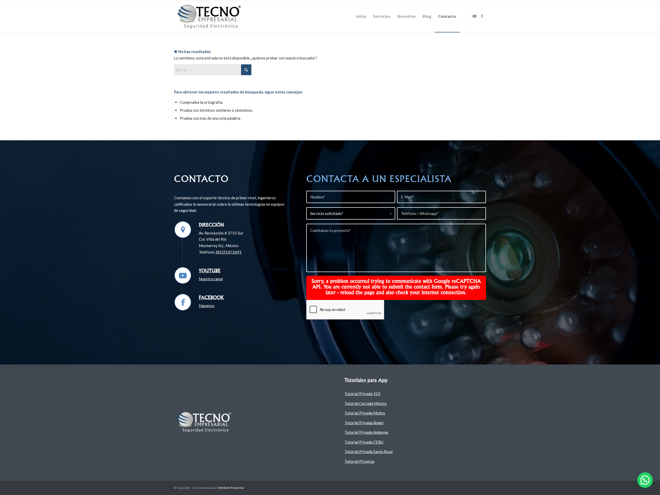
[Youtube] (183, 275)
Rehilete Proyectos (231, 487)
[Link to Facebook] (482, 16)
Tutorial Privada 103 (362, 393)
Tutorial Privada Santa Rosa (368, 451)
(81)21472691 (228, 252)
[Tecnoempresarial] (210, 16)
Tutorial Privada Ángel (363, 422)
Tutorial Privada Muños (364, 413)
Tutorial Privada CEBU (363, 442)
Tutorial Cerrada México (365, 403)
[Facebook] (183, 302)
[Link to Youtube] (474, 16)
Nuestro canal (211, 278)
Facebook (211, 297)
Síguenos (206, 305)
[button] (645, 480)
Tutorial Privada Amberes (366, 432)
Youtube (209, 270)
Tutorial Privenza (359, 461)
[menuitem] (361, 16)
